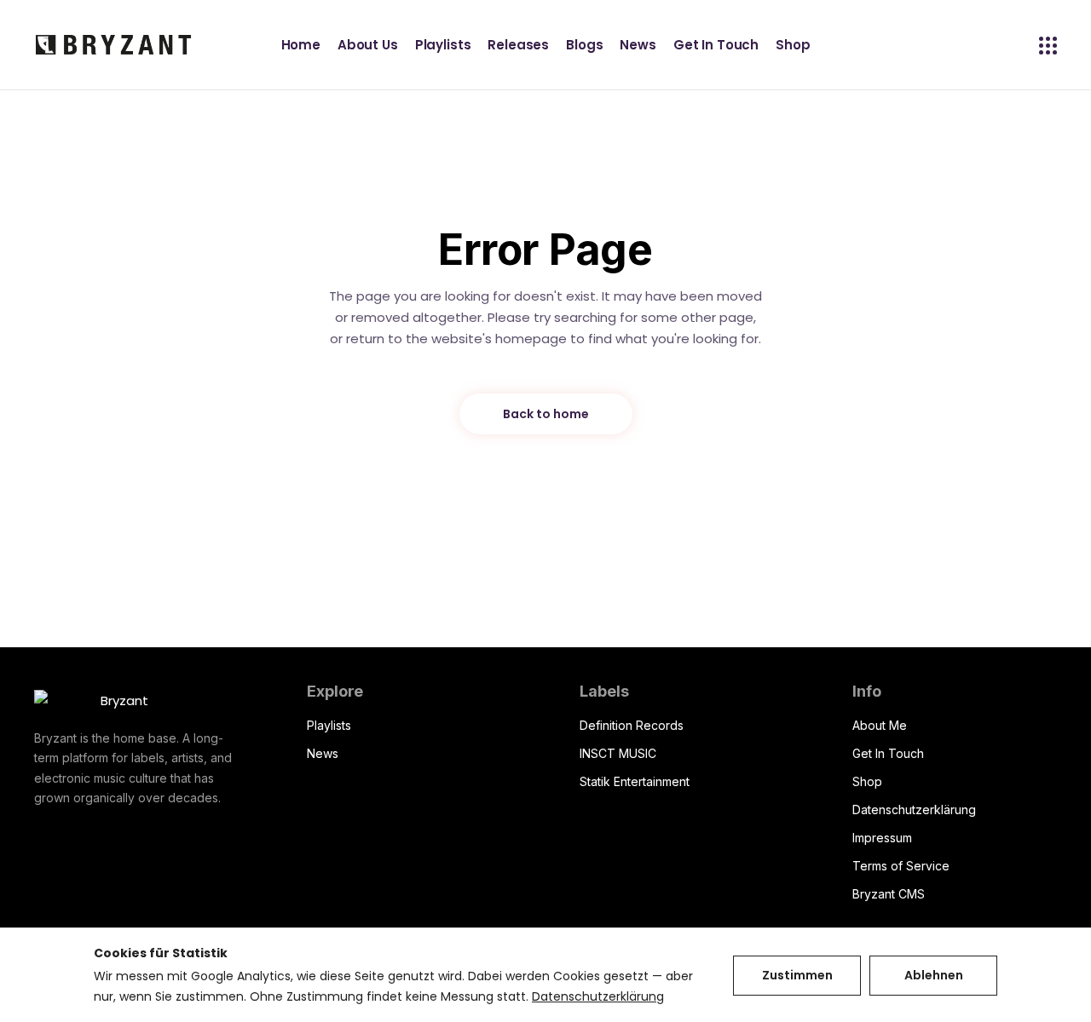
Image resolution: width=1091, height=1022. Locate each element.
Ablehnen (933, 975)
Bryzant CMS (888, 894)
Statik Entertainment (635, 781)
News (322, 753)
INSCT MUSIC (618, 753)
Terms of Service (901, 865)
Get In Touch (888, 753)
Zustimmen (797, 975)
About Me (879, 725)
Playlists (329, 725)
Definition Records (632, 725)
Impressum (882, 837)
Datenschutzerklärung (914, 809)
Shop (867, 781)
